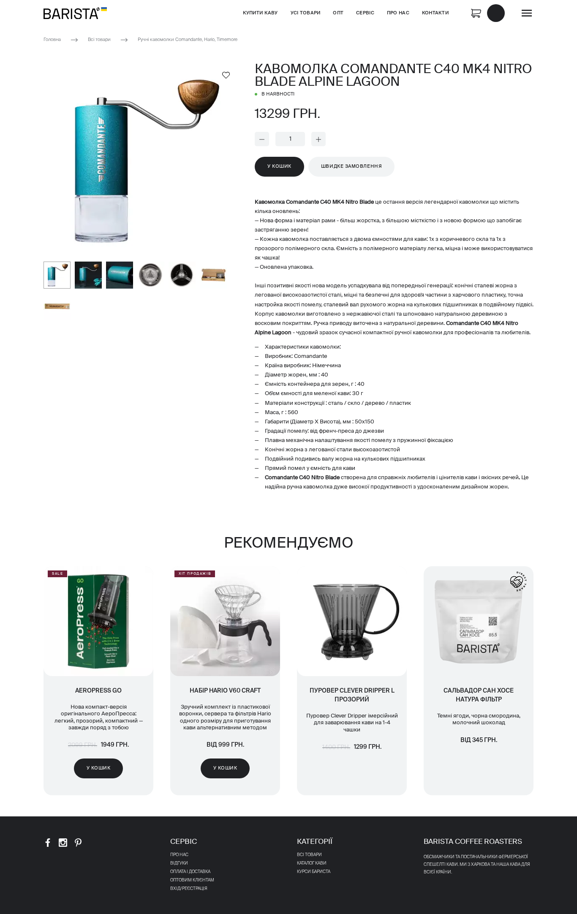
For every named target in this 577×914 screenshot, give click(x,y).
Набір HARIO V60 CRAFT (225, 691)
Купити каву (260, 13)
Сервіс (365, 13)
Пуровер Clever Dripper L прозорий (352, 695)
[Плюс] (318, 139)
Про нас (398, 13)
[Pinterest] (78, 843)
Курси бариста (313, 872)
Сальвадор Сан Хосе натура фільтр (479, 695)
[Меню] (526, 13)
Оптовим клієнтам (192, 880)
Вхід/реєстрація (188, 889)
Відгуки (179, 863)
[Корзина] (488, 12)
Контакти (435, 13)
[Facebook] (48, 843)
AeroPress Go (98, 691)
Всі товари (99, 39)
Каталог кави (312, 863)
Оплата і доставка (190, 872)
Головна (52, 39)
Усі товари (306, 13)
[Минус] (262, 139)
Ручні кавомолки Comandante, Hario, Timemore (187, 39)
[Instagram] (63, 843)
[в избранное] (226, 74)
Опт (338, 13)
